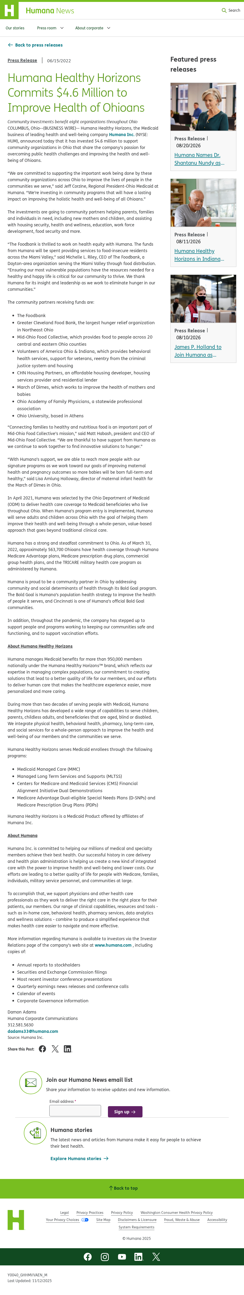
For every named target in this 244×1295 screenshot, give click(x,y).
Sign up (121, 1111)
